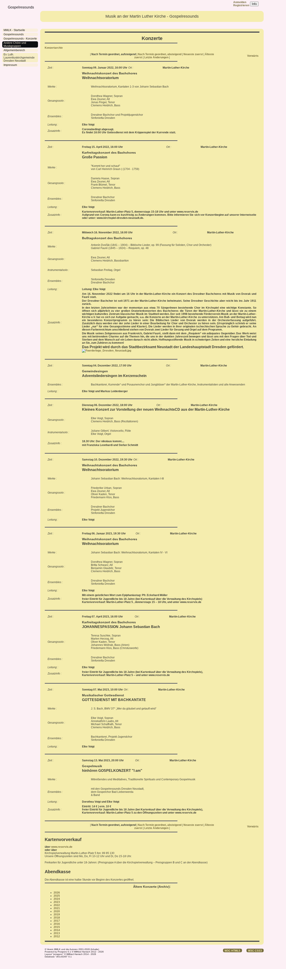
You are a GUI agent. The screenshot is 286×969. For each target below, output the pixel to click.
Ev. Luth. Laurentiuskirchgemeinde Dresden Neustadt (19, 57)
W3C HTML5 (232, 950)
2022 (57, 905)
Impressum (10, 65)
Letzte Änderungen (156, 57)
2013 (57, 933)
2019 (57, 914)
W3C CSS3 (255, 950)
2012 (57, 936)
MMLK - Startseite (14, 30)
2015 (57, 927)
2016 (57, 923)
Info (254, 4)
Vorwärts (253, 55)
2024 (57, 898)
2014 (57, 930)
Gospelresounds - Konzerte (20, 38)
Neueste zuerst (193, 54)
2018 (57, 917)
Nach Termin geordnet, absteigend (160, 54)
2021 (57, 908)
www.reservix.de (61, 846)
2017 (57, 920)
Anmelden (239, 2)
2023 (57, 902)
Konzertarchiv (54, 47)
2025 (57, 895)
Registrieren (241, 5)
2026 (57, 892)
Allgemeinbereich (14, 50)
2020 (57, 911)
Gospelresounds (14, 34)
